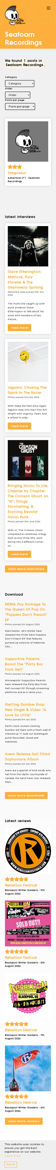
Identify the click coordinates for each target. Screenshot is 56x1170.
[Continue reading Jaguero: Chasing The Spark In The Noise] (28, 362)
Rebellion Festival (21, 885)
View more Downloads (26, 795)
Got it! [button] (11, 1164)
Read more (19, 327)
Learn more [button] (13, 1155)
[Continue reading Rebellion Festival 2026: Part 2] (28, 996)
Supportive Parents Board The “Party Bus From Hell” (24, 664)
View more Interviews (26, 569)
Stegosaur (17, 173)
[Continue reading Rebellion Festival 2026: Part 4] (28, 851)
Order (9, 88)
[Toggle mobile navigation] (48, 8)
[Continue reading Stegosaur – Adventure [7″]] (28, 141)
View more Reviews (24, 1121)
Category (11, 77)
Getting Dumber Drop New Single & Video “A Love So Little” (25, 709)
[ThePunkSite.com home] (15, 15)
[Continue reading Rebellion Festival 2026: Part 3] (28, 923)
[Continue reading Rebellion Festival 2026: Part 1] (28, 1068)
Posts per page (15, 100)
